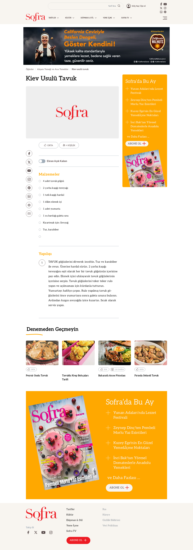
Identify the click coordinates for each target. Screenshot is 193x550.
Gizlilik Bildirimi (111, 520)
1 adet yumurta (51, 209)
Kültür (69, 514)
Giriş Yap (135, 6)
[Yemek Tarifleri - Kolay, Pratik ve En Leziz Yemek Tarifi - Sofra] (36, 17)
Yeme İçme (72, 525)
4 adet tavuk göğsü (53, 181)
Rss (104, 509)
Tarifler (70, 509)
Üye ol (143, 6)
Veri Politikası (110, 525)
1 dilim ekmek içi (52, 202)
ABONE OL (134, 143)
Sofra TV (71, 531)
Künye (106, 514)
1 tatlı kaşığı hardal (53, 195)
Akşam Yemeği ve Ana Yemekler (52, 69)
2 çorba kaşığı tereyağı (55, 188)
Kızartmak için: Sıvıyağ (55, 223)
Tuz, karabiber (51, 230)
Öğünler (30, 69)
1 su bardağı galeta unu (55, 216)
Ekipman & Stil (74, 520)
